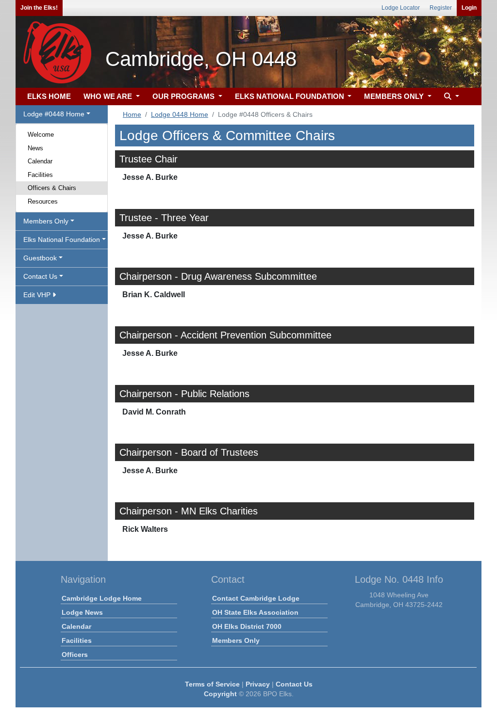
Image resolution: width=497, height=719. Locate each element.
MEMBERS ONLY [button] (395, 96)
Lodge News (82, 612)
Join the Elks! (39, 7)
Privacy (258, 684)
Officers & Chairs (52, 188)
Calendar (40, 161)
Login (469, 7)
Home (132, 114)
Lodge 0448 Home (179, 114)
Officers (75, 654)
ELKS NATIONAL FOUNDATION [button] (290, 96)
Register (441, 7)
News (35, 148)
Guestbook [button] (40, 258)
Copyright (220, 694)
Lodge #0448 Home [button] (53, 114)
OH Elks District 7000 (247, 626)
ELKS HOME (49, 96)
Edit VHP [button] (37, 295)
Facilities (40, 174)
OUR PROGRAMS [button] (184, 96)
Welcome (41, 134)
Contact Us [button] (40, 276)
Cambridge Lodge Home (102, 598)
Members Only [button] (45, 221)
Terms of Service (212, 684)
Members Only (236, 640)
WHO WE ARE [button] (108, 96)
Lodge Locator (400, 7)
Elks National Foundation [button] (61, 239)
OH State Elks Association (255, 612)
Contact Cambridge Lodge (255, 598)
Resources (43, 201)
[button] (450, 96)
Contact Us (294, 684)
